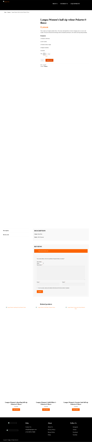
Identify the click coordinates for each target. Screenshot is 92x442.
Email (63, 282)
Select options (16, 409)
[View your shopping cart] (86, 3)
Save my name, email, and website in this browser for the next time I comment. (53, 287)
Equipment (75, 3)
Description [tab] (6, 230)
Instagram (75, 427)
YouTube (74, 434)
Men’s (55, 3)
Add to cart (49, 60)
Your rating (39, 261)
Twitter (74, 429)
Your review (39, 264)
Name (38, 282)
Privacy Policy (51, 429)
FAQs (49, 434)
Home (5, 12)
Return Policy (51, 432)
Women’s (64, 3)
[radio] (44, 54)
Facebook (75, 432)
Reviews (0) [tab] (6, 234)
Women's (9, 12)
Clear (46, 56)
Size (41, 53)
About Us (50, 427)
